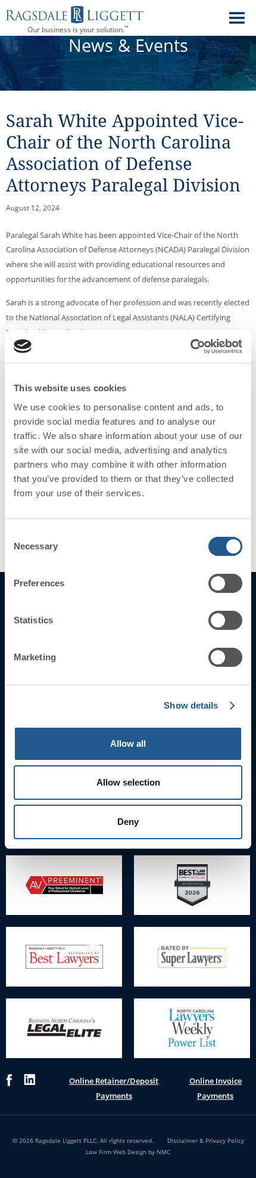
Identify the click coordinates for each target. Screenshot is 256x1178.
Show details (191, 705)
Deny (128, 822)
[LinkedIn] (29, 1088)
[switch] (225, 583)
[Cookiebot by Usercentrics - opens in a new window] (190, 346)
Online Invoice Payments (215, 1088)
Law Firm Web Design (116, 1152)
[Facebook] (9, 1088)
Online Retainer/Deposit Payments (113, 1088)
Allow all (128, 743)
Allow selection (128, 782)
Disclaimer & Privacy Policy (205, 1140)
